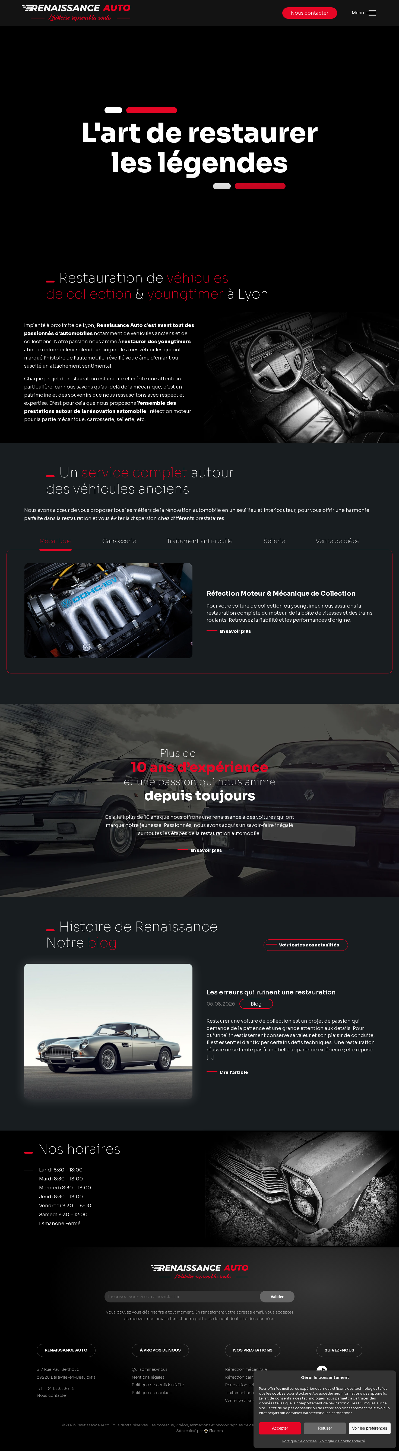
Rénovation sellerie (243, 1384)
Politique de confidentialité (342, 1441)
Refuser (325, 1428)
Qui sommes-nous (149, 1369)
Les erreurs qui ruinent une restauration (271, 992)
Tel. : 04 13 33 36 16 (55, 1388)
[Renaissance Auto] (199, 1273)
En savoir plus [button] (206, 850)
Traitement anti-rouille (246, 1392)
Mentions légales (148, 1377)
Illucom (215, 1430)
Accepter (280, 1428)
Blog (256, 1004)
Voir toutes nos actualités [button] (309, 945)
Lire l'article (234, 1072)
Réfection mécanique (246, 1369)
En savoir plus (235, 631)
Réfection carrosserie (246, 1377)
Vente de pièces (241, 1400)
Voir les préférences (369, 1428)
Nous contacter (309, 13)
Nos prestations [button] (253, 1350)
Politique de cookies (299, 1441)
